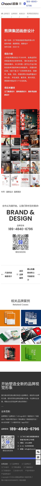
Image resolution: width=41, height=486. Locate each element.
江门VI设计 (5, 467)
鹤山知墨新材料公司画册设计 (30, 274)
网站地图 (22, 480)
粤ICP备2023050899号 (9, 480)
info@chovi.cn (30, 449)
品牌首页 (6, 14)
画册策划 (17, 192)
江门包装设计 (6, 470)
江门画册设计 (28, 467)
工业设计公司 (18, 470)
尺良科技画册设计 (8, 274)
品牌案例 (14, 14)
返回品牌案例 (21, 274)
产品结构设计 (6, 474)
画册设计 (22, 14)
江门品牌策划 (14, 464)
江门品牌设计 (26, 464)
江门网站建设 (16, 467)
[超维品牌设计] (9, 3)
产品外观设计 (30, 470)
